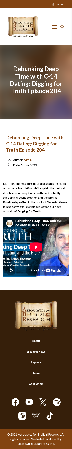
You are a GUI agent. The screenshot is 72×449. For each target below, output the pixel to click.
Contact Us (36, 383)
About (36, 340)
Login (59, 4)
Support (36, 362)
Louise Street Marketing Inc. (36, 443)
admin (28, 160)
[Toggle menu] (54, 27)
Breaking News (36, 351)
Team (36, 373)
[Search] (62, 26)
